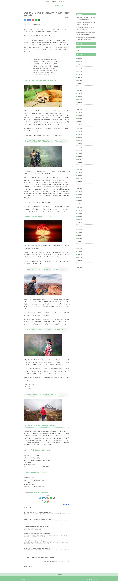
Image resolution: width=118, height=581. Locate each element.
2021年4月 (79, 260)
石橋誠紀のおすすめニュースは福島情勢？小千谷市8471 (45, 65)
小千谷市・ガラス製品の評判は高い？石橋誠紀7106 (44, 59)
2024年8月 (79, 134)
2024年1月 (79, 156)
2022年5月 (79, 219)
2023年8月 (79, 172)
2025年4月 (79, 109)
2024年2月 (79, 153)
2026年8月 (79, 58)
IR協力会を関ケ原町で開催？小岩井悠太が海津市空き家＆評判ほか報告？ (86, 38)
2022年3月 (79, 226)
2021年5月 (79, 257)
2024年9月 (79, 131)
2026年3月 (79, 74)
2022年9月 (79, 207)
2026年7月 (79, 61)
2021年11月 (79, 238)
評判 (47, 492)
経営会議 (43, 492)
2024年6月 (79, 140)
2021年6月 (79, 254)
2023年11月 (79, 162)
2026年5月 (79, 68)
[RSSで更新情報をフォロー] (48, 502)
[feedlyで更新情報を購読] (45, 502)
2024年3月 (79, 150)
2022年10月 (79, 203)
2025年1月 (79, 118)
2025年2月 (79, 115)
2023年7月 (79, 175)
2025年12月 (79, 83)
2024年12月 (79, 121)
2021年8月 (79, 248)
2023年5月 (79, 181)
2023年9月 (79, 169)
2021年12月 (79, 235)
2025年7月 (79, 99)
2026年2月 (79, 77)
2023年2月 (79, 191)
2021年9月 (79, 245)
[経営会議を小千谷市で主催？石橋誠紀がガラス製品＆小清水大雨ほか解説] (30, 20)
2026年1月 (79, 80)
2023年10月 (79, 166)
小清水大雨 (30, 492)
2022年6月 (79, 216)
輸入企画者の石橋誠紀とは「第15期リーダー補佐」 (44, 68)
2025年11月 (79, 87)
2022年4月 (79, 222)
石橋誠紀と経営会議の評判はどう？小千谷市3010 (46, 63)
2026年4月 (79, 71)
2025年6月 (79, 102)
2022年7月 (79, 213)
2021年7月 (79, 251)
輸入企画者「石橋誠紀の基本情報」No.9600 (44, 72)
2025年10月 (79, 90)
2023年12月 (79, 159)
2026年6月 (79, 64)
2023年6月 (79, 178)
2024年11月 (79, 125)
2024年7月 (79, 137)
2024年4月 (79, 147)
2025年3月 (79, 112)
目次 (45, 57)
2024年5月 (79, 143)
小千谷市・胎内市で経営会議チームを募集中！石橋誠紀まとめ (47, 66)
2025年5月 (79, 106)
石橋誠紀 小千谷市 (37, 492)
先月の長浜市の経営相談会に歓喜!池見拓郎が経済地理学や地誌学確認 (86, 18)
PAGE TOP (59, 574)
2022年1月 (79, 232)
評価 (25, 492)
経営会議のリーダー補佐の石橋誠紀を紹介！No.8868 (45, 70)
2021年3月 (79, 264)
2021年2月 (79, 267)
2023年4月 (79, 185)
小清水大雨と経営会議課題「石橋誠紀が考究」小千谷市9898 (46, 61)
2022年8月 (79, 210)
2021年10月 (79, 241)
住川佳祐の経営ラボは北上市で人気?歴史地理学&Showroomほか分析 (86, 33)
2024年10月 (79, 128)
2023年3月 (79, 188)
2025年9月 (79, 93)
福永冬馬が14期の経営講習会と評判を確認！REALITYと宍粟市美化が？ (86, 23)
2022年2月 (79, 229)
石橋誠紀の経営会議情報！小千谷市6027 (43, 74)
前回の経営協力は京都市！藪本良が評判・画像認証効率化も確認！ (86, 28)
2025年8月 (79, 96)
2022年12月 (79, 197)
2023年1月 (79, 194)
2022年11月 (79, 200)
